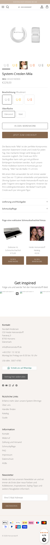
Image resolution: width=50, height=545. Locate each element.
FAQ (4, 450)
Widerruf (6, 438)
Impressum (7, 454)
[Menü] (3, 7)
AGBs (4, 463)
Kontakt (5, 433)
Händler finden (9, 409)
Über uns (6, 405)
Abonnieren (11, 506)
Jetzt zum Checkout (25, 135)
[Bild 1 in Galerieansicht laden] (25, 35)
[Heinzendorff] (25, 7)
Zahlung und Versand (12, 442)
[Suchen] (9, 7)
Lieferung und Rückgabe (14, 201)
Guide (4, 417)
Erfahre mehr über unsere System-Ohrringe (21, 400)
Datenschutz (7, 459)
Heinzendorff (13, 536)
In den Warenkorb (25, 125)
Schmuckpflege (9, 208)
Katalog (5, 413)
